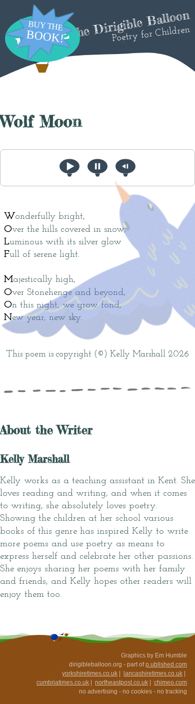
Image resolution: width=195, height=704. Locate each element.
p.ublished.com (166, 664)
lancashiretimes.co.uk (153, 673)
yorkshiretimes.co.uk (90, 673)
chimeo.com (170, 682)
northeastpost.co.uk (121, 682)
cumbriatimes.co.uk (62, 682)
